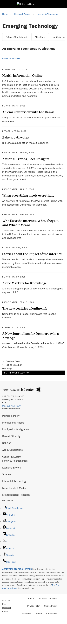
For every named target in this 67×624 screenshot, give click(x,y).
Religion (6, 442)
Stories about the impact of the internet (32, 253)
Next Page (8, 368)
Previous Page (11, 361)
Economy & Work (11, 467)
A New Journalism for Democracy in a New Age (30, 335)
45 (21, 365)
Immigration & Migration (15, 429)
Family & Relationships (14, 460)
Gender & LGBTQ (11, 456)
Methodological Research (16, 494)
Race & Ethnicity (11, 436)
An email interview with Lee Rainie (28, 112)
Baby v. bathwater (15, 137)
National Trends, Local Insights (25, 158)
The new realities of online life (24, 308)
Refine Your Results (11, 58)
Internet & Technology (14, 481)
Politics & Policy (11, 415)
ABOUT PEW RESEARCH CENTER (17, 569)
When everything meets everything (28, 195)
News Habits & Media (14, 488)
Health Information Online (22, 75)
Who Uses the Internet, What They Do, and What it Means (30, 222)
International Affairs (13, 422)
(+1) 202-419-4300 (11, 405)
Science (6, 474)
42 (11, 365)
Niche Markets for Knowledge (24, 283)
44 (17, 365)
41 (8, 365)
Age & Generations (12, 449)
